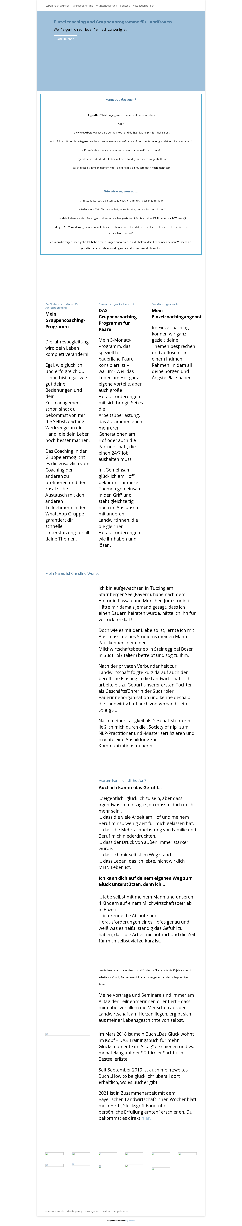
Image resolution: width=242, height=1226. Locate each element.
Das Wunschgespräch (165, 304)
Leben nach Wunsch (57, 6)
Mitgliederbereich (143, 6)
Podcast (125, 6)
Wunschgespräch (106, 6)
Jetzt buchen (65, 39)
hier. (146, 1118)
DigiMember (130, 1220)
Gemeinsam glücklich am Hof (116, 304)
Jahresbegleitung (83, 6)
